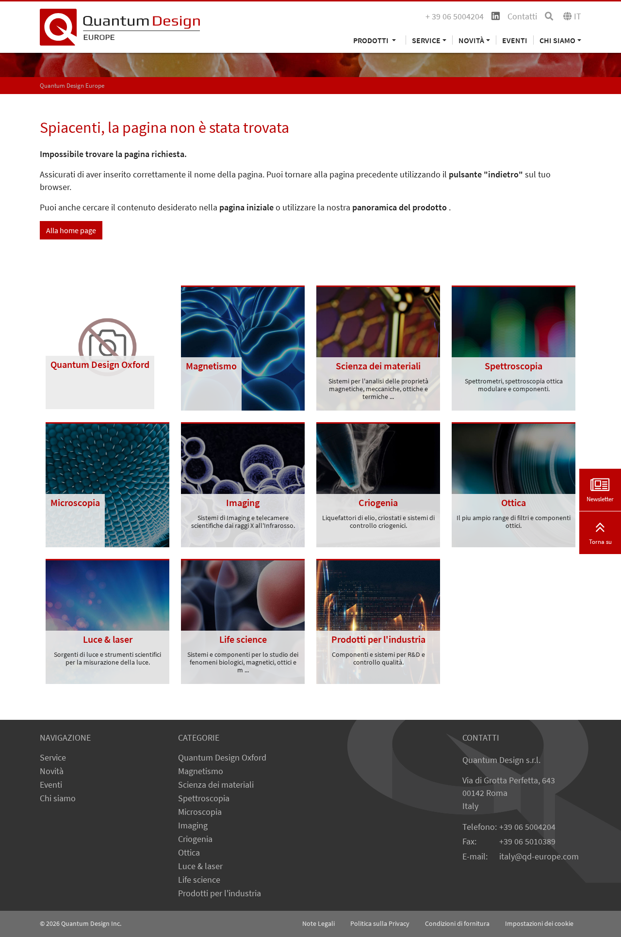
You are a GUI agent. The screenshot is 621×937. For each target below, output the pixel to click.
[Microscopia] (107, 483)
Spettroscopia (203, 798)
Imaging (193, 825)
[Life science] (243, 620)
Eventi (514, 40)
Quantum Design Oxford (222, 757)
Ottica (189, 852)
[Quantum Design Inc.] (120, 26)
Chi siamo (58, 798)
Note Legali (318, 923)
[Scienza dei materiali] (378, 347)
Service (53, 757)
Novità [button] (471, 40)
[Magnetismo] (243, 347)
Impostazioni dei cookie (539, 923)
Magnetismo (200, 771)
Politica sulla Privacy (379, 923)
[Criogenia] (378, 483)
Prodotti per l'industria (219, 893)
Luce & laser (200, 866)
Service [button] (426, 40)
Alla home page (71, 230)
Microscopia (200, 812)
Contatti (522, 16)
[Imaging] (243, 483)
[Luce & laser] (107, 620)
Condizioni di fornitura (457, 923)
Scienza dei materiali (216, 784)
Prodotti (371, 40)
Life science (199, 879)
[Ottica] (513, 483)
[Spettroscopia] (513, 347)
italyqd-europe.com (539, 856)
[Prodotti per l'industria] (378, 620)
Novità (52, 771)
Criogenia (195, 839)
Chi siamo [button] (557, 40)
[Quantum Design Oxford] (107, 346)
